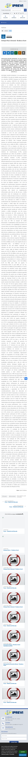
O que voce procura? (6, 10)
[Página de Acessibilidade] (23, 13)
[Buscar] (25, 10)
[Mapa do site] (21, 13)
